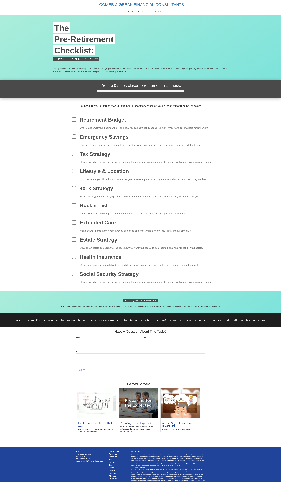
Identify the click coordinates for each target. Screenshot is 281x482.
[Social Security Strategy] (74, 274)
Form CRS (137, 451)
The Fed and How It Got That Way (95, 424)
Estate (111, 459)
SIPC (140, 471)
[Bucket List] (74, 205)
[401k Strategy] (74, 188)
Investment (113, 457)
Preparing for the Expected (135, 423)
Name (78, 337)
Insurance (112, 462)
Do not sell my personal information (171, 465)
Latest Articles (114, 473)
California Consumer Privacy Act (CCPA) (186, 464)
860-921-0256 (86, 454)
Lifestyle (112, 470)
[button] (122, 11)
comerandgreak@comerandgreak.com (89, 461)
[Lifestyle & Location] (74, 171)
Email (144, 337)
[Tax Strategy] (74, 154)
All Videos (112, 476)
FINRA (137, 471)
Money (111, 468)
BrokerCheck (168, 453)
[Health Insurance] (74, 257)
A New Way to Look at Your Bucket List (178, 424)
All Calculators (114, 479)
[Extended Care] (74, 222)
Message (79, 352)
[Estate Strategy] (74, 239)
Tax (110, 465)
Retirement (113, 454)
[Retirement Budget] (74, 119)
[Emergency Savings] (74, 136)
